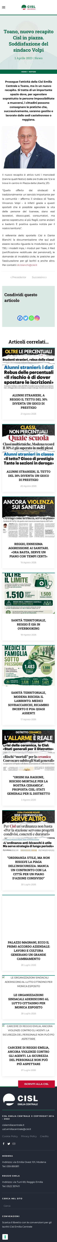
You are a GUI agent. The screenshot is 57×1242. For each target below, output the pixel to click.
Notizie (32, 72)
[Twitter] (25, 318)
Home (24, 72)
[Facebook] (20, 318)
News (38, 58)
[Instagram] (37, 318)
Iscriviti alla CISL (36, 1084)
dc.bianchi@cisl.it (27, 265)
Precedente (19, 277)
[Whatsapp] (31, 318)
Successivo (38, 277)
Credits (44, 1136)
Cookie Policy (10, 1136)
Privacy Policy (29, 1136)
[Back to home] (28, 7)
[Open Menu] (3, 7)
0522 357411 (13, 1186)
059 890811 (12, 1166)
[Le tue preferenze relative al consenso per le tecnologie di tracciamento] (5, 1237)
